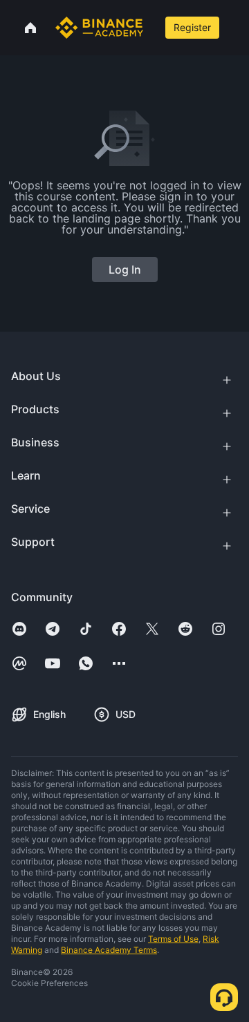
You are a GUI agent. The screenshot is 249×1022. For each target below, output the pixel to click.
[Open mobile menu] (236, 27)
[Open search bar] (153, 27)
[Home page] (99, 28)
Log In (125, 269)
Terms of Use (173, 939)
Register (192, 27)
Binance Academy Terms (109, 950)
